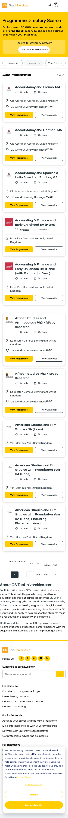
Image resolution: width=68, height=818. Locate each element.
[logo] (15, 4)
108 (38, 574)
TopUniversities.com (11, 590)
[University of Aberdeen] (9, 88)
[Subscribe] (60, 674)
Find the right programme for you (21, 691)
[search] (49, 5)
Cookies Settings (34, 784)
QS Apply (18, 613)
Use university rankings (15, 696)
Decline (34, 794)
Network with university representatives (25, 730)
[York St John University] (9, 426)
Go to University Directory (33, 49)
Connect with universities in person (22, 701)
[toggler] (63, 4)
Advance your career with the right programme (29, 720)
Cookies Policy (23, 777)
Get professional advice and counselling (25, 736)
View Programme (19, 114)
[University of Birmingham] (9, 319)
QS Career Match (10, 623)
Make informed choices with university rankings (29, 725)
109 (46, 574)
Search (11, 63)
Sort (59, 75)
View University (49, 114)
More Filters (54, 63)
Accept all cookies (34, 805)
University (33, 63)
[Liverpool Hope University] (9, 221)
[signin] (56, 4)
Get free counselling (14, 706)
